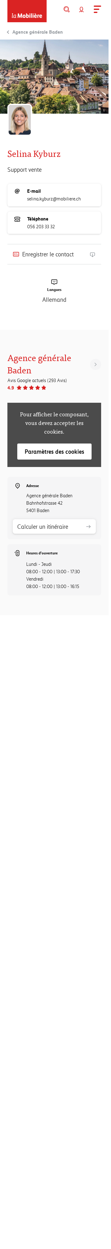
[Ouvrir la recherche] (67, 9)
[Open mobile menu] (96, 9)
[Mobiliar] (27, 11)
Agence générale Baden (37, 32)
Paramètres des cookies (54, 451)
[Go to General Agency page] (95, 364)
